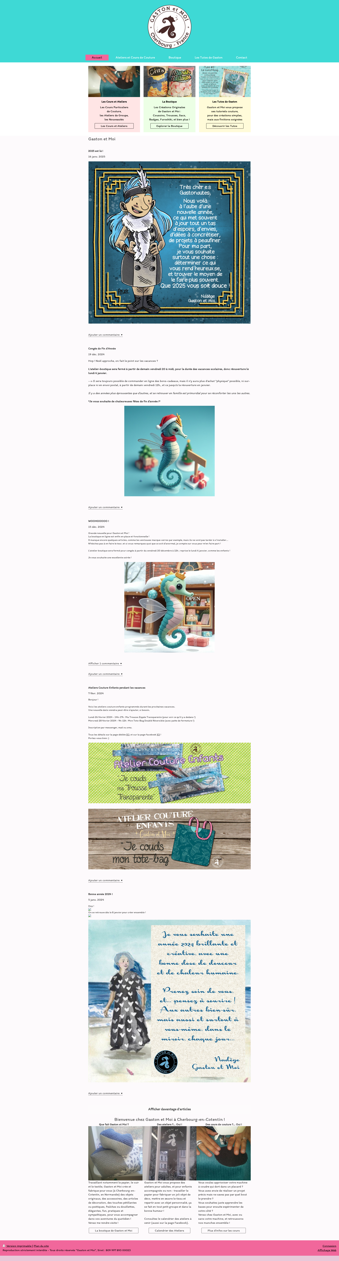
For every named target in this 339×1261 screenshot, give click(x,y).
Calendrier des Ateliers (169, 1230)
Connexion (329, 1246)
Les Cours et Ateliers (114, 126)
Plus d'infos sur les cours (224, 1230)
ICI (127, 734)
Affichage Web (327, 1250)
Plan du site (41, 1246)
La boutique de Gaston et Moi (113, 1230)
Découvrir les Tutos (224, 126)
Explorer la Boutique (169, 126)
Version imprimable (19, 1246)
